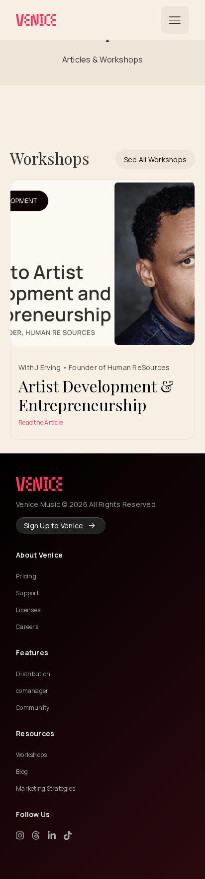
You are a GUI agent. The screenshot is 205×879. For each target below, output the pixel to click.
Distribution (33, 674)
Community (32, 707)
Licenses (28, 610)
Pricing (26, 576)
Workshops (31, 755)
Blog (22, 771)
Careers (27, 627)
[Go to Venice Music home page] (39, 484)
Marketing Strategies (45, 788)
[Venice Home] (36, 20)
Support (27, 593)
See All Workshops (155, 159)
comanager (32, 691)
